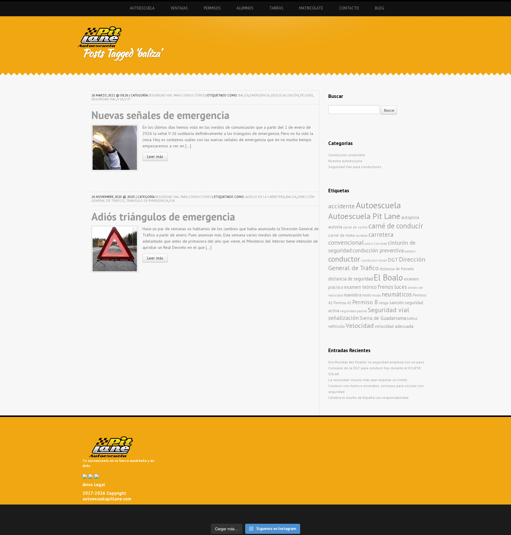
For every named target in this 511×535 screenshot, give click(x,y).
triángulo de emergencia (146, 201)
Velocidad (360, 325)
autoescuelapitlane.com (107, 499)
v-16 (120, 99)
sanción (396, 302)
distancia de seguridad (350, 278)
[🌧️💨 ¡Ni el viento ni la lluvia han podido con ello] (332, 516)
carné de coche (355, 227)
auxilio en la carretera (265, 197)
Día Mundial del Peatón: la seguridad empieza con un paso (376, 362)
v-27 (127, 99)
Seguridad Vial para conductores (176, 95)
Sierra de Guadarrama (383, 318)
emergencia (259, 95)
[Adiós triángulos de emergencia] (115, 249)
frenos (385, 286)
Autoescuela (142, 8)
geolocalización (285, 95)
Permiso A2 (342, 302)
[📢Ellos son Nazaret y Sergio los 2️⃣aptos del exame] (383, 510)
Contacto (349, 8)
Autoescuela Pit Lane (364, 216)
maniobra (352, 295)
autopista (410, 217)
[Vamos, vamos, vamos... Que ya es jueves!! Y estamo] (179, 510)
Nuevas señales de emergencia (160, 115)
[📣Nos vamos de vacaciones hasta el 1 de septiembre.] (25, 510)
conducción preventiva (378, 250)
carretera (362, 235)
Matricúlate (311, 8)
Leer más (155, 156)
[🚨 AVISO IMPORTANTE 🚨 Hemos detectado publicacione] (281, 516)
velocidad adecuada (394, 326)
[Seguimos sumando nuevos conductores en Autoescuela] (435, 510)
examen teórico (360, 287)
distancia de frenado (397, 268)
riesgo (384, 302)
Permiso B (365, 302)
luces (400, 286)
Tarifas (276, 8)
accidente (341, 206)
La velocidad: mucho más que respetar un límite (367, 380)
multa (376, 295)
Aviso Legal (94, 484)
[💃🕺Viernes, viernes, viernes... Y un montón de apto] (281, 510)
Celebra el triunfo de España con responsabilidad (368, 397)
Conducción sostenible (346, 155)
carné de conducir (395, 226)
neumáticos (396, 294)
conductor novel (374, 260)
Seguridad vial (103, 99)
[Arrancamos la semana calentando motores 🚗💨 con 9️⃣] (179, 516)
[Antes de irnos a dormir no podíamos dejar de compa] (486, 516)
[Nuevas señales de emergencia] (115, 147)
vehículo (336, 326)
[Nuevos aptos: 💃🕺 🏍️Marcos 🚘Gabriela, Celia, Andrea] (486, 510)
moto (366, 295)
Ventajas (179, 8)
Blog (379, 8)
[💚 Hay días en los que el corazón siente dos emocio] (127, 510)
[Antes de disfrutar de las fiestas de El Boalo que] (230, 510)
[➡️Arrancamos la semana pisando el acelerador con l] (332, 510)
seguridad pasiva (353, 311)
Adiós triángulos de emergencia (163, 216)
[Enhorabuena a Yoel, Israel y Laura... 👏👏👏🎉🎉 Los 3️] (76, 516)
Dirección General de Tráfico (376, 263)
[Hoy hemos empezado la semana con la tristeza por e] (435, 516)
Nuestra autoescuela (345, 161)
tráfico (412, 318)
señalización (343, 317)
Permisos (212, 8)
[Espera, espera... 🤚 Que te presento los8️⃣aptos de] (25, 516)
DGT (393, 259)
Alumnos (245, 8)
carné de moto (341, 235)
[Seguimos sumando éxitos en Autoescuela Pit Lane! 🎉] (230, 516)
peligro (306, 95)
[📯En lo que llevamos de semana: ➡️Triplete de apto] (127, 516)
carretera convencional (361, 238)
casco (369, 243)
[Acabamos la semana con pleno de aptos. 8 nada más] (76, 510)
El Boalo (388, 277)
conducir (410, 251)
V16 (172, 201)
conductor (344, 259)
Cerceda (380, 243)
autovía (335, 227)
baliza (243, 95)
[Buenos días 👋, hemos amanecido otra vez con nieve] (383, 516)
